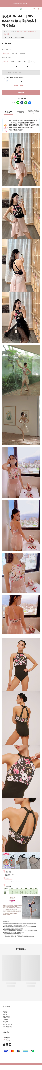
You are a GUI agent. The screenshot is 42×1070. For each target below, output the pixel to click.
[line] (17, 102)
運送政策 (5, 1022)
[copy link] (29, 102)
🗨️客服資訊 (6, 1038)
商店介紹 (5, 1012)
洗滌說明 (5, 1019)
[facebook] (21, 102)
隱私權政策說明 (8, 1027)
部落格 (5, 1014)
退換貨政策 (6, 1017)
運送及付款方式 (8, 1024)
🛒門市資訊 (6, 1040)
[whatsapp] (25, 102)
